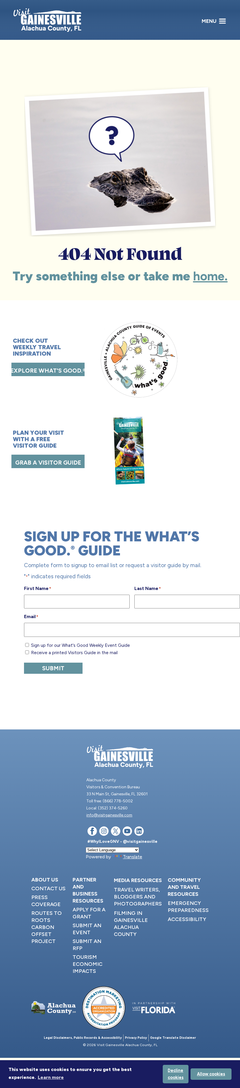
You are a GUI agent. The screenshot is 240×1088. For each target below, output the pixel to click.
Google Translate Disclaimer (173, 1038)
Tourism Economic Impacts (87, 964)
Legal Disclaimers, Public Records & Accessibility (83, 1038)
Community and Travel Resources (184, 887)
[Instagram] (104, 832)
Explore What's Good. (48, 370)
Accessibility (187, 919)
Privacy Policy (136, 1038)
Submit (53, 668)
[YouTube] (127, 832)
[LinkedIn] (139, 832)
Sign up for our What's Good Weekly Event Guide (80, 645)
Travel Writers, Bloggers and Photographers (138, 896)
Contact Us (48, 888)
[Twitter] (115, 832)
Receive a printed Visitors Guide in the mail (74, 652)
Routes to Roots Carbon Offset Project (46, 927)
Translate (132, 857)
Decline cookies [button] (176, 1074)
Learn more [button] (51, 1077)
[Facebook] (92, 832)
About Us (44, 879)
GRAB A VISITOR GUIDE (48, 462)
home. (210, 276)
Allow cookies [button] (211, 1074)
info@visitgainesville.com (109, 815)
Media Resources (138, 880)
